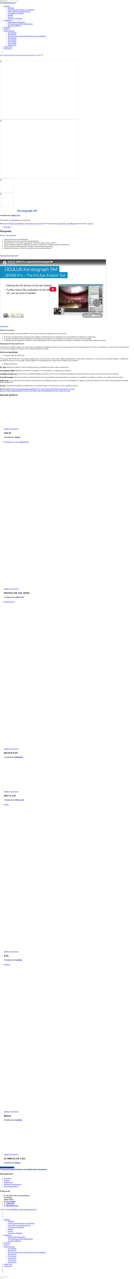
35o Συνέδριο (12, 1260)
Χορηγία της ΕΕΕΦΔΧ (15, 1233)
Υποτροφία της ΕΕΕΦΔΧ (16, 1227)
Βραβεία (10, 1229)
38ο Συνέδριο (12, 1254)
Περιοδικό (7, 1178)
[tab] (69, 227)
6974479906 (10, 1202)
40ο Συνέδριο (12, 1250)
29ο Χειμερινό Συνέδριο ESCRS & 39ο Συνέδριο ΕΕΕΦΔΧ (27, 1252)
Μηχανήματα (11, 55)
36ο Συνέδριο (12, 1258)
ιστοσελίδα (15, 220)
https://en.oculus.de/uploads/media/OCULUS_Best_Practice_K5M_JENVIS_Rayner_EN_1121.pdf (43, 389)
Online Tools (8, 1182)
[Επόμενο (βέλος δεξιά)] (3, 1278)
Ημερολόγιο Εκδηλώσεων (12, 1184)
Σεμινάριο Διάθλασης (14, 1241)
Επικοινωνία (8, 1266)
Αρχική (2, 55)
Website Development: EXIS (27, 1209)
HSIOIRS (14, 1209)
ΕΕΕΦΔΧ (7, 1220)
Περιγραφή (7, 227)
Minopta (17, 437)
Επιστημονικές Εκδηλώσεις (16, 1237)
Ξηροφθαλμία (19, 223)
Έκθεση (6, 55)
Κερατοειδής (61, 223)
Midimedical (19, 757)
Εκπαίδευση (8, 1235)
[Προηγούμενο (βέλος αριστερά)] (1, 1278)
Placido (32, 55)
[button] (10, 255)
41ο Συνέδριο (12, 1248)
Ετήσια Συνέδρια (9, 1247)
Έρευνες (10, 1231)
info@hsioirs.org (12, 1206)
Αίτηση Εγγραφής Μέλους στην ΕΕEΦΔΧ (21, 1223)
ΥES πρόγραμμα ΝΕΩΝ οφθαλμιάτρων (20, 1239)
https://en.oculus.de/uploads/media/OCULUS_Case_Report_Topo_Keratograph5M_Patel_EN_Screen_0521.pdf (35, 391)
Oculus (90, 223)
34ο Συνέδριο (12, 1262)
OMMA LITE (15, 215)
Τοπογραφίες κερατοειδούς (23, 55)
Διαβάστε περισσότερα (11, 429)
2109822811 (10, 1204)
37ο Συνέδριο (12, 1256)
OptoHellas (18, 960)
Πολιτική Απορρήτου (11, 1186)
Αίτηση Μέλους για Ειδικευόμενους (19, 1225)
